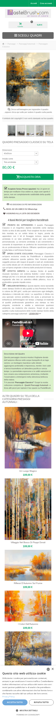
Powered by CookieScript (28, 715)
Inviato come (8, 159)
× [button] (52, 669)
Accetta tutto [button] (15, 702)
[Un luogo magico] (28, 437)
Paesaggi (11, 44)
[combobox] (48, 669)
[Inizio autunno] (28, 648)
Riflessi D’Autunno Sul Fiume (28, 583)
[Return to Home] (3, 44)
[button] (28, 710)
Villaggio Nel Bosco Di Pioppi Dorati (28, 542)
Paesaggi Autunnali (27, 44)
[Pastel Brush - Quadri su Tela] (28, 13)
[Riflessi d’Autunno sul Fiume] (28, 565)
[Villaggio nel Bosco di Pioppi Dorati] (28, 509)
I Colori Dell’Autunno (28, 624)
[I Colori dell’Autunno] (28, 606)
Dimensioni (7, 150)
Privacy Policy (8, 696)
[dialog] (28, 691)
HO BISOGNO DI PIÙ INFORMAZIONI (26, 204)
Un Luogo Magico (28, 471)
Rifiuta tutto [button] (41, 702)
